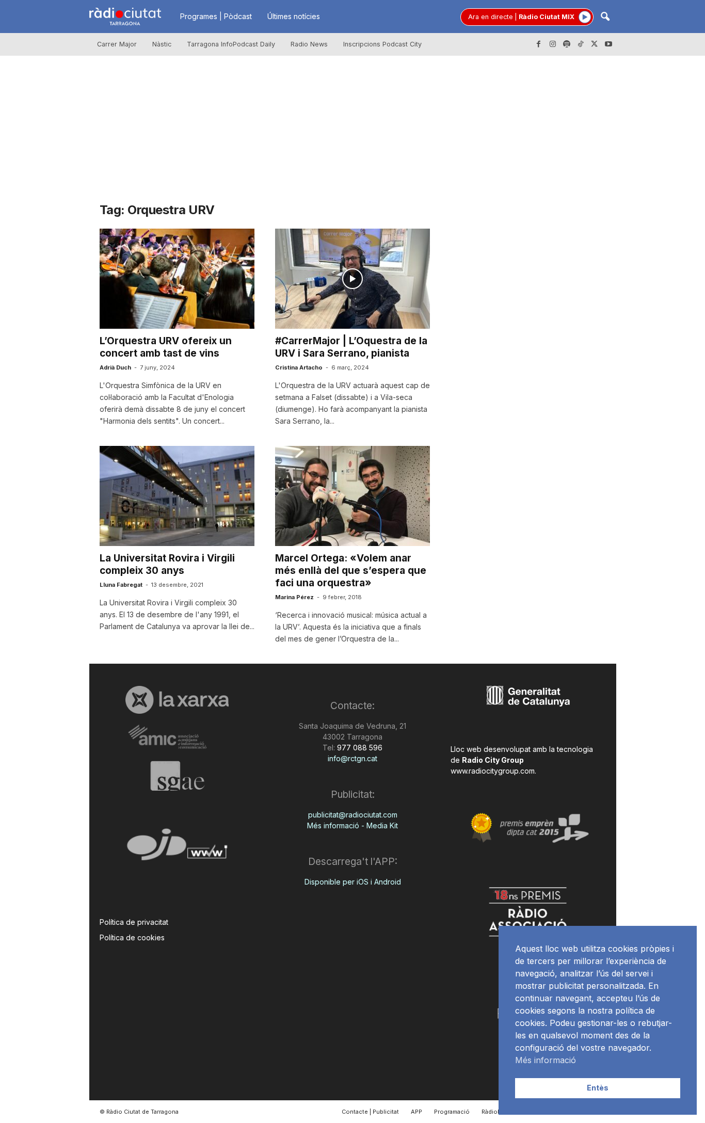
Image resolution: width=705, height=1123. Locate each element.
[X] (594, 44)
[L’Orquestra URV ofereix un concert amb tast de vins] (177, 279)
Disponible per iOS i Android (353, 881)
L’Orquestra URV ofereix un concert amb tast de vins (166, 347)
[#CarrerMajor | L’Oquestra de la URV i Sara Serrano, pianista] (352, 279)
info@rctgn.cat (352, 758)
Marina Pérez (294, 597)
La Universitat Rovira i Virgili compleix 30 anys (167, 564)
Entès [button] (597, 1087)
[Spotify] (566, 44)
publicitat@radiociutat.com (352, 814)
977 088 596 (358, 747)
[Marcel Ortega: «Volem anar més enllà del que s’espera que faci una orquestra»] (352, 496)
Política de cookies (132, 937)
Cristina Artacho (299, 367)
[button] (605, 17)
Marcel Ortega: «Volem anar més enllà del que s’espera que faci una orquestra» (350, 570)
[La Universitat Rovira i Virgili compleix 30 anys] (177, 496)
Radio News (309, 44)
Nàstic (161, 44)
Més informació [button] (545, 1060)
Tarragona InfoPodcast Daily (231, 44)
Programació (452, 1111)
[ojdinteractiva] (177, 848)
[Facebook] (539, 44)
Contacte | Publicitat (370, 1111)
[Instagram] (553, 44)
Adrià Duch (115, 367)
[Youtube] (608, 44)
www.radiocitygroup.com (493, 770)
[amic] (177, 737)
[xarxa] (177, 700)
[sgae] (177, 776)
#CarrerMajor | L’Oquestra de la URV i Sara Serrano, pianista (351, 347)
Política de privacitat (134, 922)
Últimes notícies (293, 16)
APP (416, 1111)
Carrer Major (117, 44)
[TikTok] (580, 44)
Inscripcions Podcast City (382, 44)
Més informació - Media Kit (352, 825)
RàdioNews (498, 1111)
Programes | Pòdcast (216, 16)
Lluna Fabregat (121, 584)
